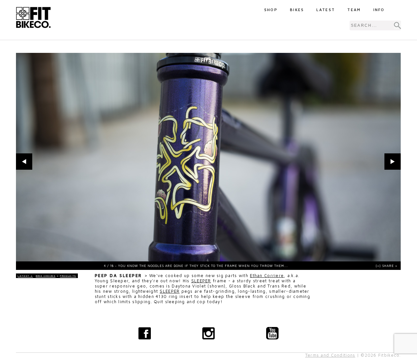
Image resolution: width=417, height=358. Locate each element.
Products (68, 275)
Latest (325, 10)
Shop (271, 10)
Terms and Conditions (330, 355)
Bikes (297, 10)
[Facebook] (144, 333)
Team (354, 10)
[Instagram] (208, 333)
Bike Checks (46, 275)
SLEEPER (201, 280)
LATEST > (25, 275)
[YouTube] (272, 333)
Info (379, 10)
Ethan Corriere (267, 275)
